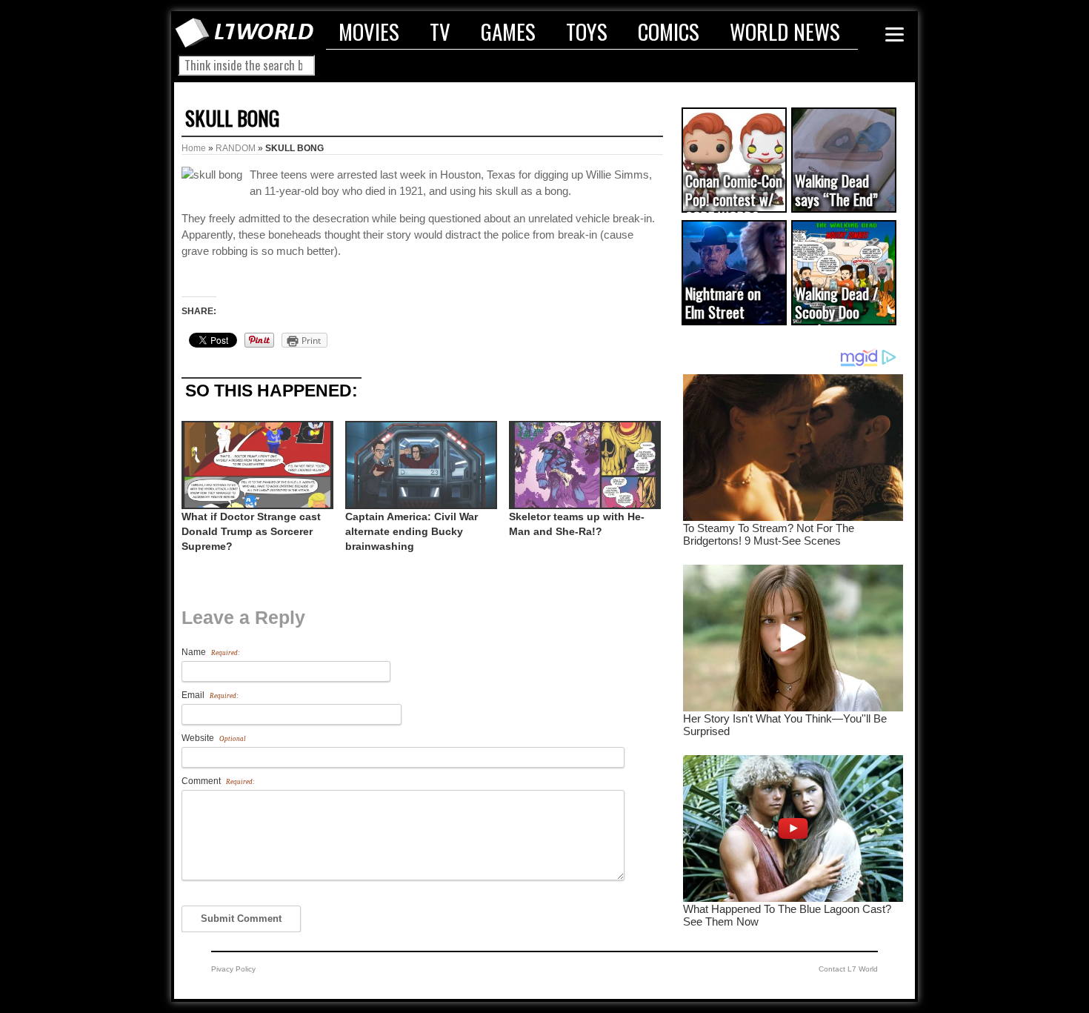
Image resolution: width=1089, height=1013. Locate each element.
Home (194, 148)
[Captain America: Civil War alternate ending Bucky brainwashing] (419, 465)
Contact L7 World (848, 969)
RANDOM (236, 148)
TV (440, 31)
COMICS (668, 31)
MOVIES (369, 31)
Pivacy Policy (233, 969)
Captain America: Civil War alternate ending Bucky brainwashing (411, 531)
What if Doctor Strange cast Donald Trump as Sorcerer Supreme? (251, 531)
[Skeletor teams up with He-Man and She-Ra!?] (583, 465)
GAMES (508, 31)
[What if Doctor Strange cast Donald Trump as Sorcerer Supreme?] (256, 465)
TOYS (586, 31)
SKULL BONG (232, 118)
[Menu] (894, 34)
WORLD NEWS (785, 31)
